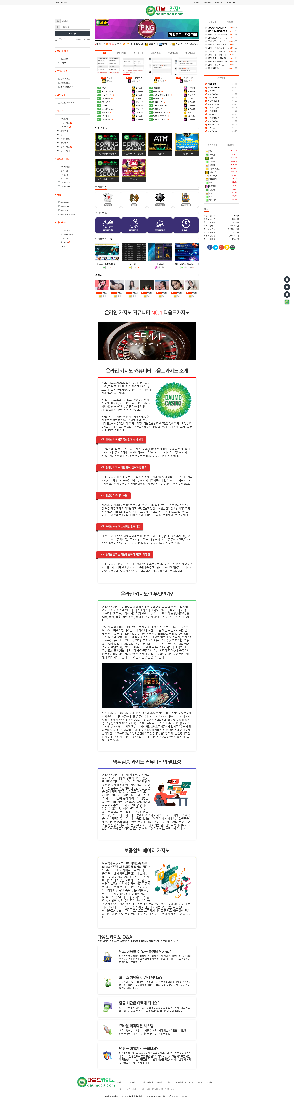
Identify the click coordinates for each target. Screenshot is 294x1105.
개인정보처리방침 (146, 1082)
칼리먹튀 (160, 264)
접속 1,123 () (233, 2)
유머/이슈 (65, 127)
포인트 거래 (65, 186)
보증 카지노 (65, 79)
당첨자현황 (65, 206)
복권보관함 (65, 202)
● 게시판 (59, 111)
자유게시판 (66, 123)
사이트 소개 (121, 1082)
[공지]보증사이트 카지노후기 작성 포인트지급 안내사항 (230, 38)
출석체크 (65, 242)
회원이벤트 (65, 139)
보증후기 (64, 131)
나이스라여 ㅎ (212, 131)
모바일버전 (210, 1082)
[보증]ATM (160, 153)
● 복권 (58, 194)
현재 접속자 (210, 216)
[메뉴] (287, 279)
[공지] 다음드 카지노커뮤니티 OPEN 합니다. (225, 65)
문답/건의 (64, 143)
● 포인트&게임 (62, 158)
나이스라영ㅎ (212, 94)
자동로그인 (61, 39)
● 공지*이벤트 (61, 51)
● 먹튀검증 (60, 95)
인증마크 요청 (66, 230)
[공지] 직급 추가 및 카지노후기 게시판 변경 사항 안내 (229, 34)
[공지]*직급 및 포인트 (216, 68)
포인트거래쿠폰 (66, 234)
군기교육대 (65, 151)
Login (74, 33)
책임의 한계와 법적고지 (184, 1082)
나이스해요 (211, 111)
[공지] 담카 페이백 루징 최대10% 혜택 (223, 44)
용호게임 (64, 171)
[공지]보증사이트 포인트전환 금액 (221, 41)
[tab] (103, 53)
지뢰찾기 (64, 175)
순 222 (160, 78)
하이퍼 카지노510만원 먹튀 (107, 264)
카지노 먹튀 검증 (67, 103)
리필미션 (64, 238)
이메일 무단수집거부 (164, 1082)
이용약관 (133, 1082)
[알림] (287, 294)
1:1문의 (199, 1082)
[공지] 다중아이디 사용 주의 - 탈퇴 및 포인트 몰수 (227, 58)
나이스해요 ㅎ (212, 118)
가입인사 (64, 119)
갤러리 (63, 135)
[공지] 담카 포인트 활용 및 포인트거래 (222, 48)
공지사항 (64, 59)
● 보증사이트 (61, 71)
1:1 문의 (63, 246)
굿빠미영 (210, 91)
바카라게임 (65, 167)
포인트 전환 (65, 182)
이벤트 (63, 63)
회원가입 (207, 2)
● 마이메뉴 (60, 222)
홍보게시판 (66, 147)
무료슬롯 (64, 179)
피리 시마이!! (134, 78)
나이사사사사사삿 (186, 78)
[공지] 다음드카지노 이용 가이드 (220, 51)
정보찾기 (219, 2)
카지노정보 (65, 83)
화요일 (102, 293)
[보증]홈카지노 (187, 153)
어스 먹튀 (133, 264)
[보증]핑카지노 (134, 179)
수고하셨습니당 (213, 101)
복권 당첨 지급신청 (68, 214)
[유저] (287, 287)
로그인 (196, 2)
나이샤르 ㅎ (211, 128)
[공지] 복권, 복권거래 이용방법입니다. (222, 61)
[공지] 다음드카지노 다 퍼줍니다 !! (221, 55)
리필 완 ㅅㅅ (109, 78)
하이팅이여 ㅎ (212, 124)
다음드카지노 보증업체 (107, 153)
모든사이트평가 (66, 87)
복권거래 (64, 210)
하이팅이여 (211, 114)
